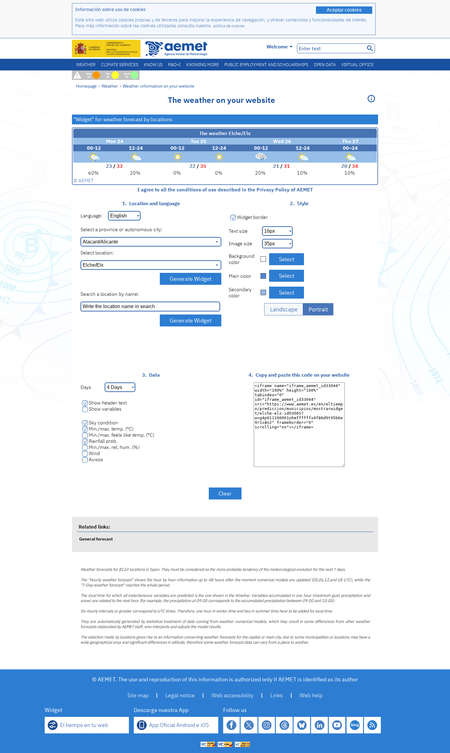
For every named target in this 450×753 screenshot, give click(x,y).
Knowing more (202, 64)
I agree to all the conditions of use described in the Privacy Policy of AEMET (225, 189)
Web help (311, 695)
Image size (240, 243)
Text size (238, 231)
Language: (91, 216)
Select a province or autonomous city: (121, 229)
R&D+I (174, 64)
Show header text (108, 403)
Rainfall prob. (103, 441)
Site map (137, 695)
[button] (283, 309)
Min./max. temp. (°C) (111, 429)
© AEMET (83, 180)
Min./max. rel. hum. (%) (114, 447)
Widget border (252, 217)
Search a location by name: (110, 294)
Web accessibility (232, 695)
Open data (325, 64)
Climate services (119, 64)
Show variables (105, 409)
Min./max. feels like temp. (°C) (121, 435)
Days (86, 387)
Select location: (97, 253)
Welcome (277, 46)
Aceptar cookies (344, 10)
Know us (153, 64)
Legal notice (180, 695)
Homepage (86, 86)
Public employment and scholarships (266, 64)
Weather (86, 64)
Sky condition (103, 423)
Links (276, 695)
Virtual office (357, 64)
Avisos (96, 459)
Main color (240, 276)
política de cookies (229, 25)
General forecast (96, 539)
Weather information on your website (158, 86)
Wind (94, 453)
